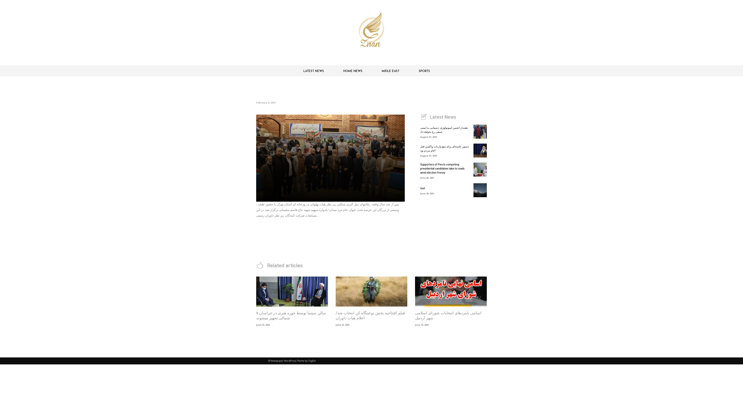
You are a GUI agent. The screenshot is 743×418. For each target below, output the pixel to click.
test (422, 188)
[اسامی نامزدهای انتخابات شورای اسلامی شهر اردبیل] (451, 292)
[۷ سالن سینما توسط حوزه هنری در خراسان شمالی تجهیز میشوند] (292, 292)
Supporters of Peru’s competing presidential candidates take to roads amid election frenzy (442, 169)
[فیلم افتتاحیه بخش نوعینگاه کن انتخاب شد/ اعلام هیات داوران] (371, 292)
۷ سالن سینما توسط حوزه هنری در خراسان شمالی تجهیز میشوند (291, 315)
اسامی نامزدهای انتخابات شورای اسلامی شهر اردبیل (448, 315)
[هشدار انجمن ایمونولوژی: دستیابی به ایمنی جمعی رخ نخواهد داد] (480, 132)
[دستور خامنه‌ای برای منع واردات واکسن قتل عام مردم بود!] (480, 151)
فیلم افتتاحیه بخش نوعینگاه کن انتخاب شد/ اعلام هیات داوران (370, 315)
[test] (480, 190)
